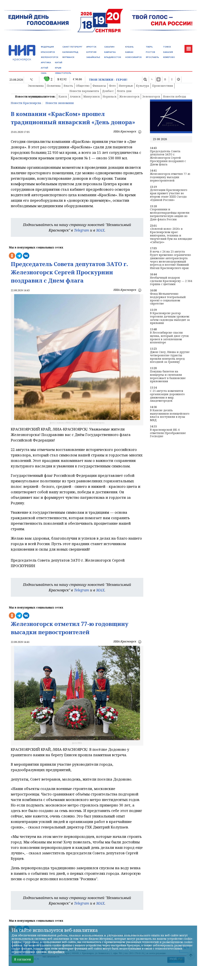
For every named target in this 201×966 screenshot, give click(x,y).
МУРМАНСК (68, 57)
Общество (83, 86)
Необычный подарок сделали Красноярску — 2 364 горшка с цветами (171, 281)
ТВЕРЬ (149, 47)
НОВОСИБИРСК (133, 57)
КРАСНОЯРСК (48, 52)
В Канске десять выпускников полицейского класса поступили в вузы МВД (169, 415)
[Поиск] (145, 79)
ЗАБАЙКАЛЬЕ (93, 57)
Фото (112, 86)
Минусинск (91, 96)
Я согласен (22, 959)
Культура (142, 86)
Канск (62, 96)
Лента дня (124, 91)
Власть (68, 86)
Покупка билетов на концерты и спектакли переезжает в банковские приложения (168, 376)
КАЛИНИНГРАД (70, 52)
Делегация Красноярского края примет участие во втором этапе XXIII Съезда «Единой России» (168, 195)
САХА (43, 73)
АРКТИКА (46, 62)
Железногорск (129, 96)
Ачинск (75, 96)
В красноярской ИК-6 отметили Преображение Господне (168, 433)
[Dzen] (158, 79)
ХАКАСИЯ (168, 52)
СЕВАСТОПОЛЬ (63, 73)
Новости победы (174, 96)
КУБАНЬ (129, 47)
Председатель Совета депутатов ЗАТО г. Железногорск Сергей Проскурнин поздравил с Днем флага (168, 158)
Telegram (81, 230)
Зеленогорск (151, 96)
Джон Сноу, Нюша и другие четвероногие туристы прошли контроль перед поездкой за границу (170, 357)
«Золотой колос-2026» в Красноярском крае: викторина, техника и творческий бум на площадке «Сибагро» (171, 235)
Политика (54, 86)
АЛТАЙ (44, 68)
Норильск (109, 96)
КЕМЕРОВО (169, 57)
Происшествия (162, 86)
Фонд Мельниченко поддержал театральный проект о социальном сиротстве (168, 298)
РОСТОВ (150, 52)
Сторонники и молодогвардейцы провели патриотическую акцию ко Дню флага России (169, 214)
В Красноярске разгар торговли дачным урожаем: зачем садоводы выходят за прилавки (170, 318)
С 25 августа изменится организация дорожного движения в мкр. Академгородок (167, 395)
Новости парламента (84, 91)
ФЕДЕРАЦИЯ (47, 47)
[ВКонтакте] (165, 79)
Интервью (126, 86)
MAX (100, 230)
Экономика (36, 86)
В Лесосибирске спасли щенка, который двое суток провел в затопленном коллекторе (169, 337)
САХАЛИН (109, 47)
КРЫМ (58, 68)
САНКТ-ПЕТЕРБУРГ (72, 47)
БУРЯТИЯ (91, 52)
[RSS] (152, 79)
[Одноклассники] (172, 79)
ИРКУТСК (91, 47)
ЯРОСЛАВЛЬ (152, 57)
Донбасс (108, 91)
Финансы (99, 86)
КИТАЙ (58, 62)
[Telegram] (178, 79)
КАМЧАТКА (110, 52)
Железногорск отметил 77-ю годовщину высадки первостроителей (170, 177)
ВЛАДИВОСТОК (112, 57)
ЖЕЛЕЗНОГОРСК (49, 57)
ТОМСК (167, 47)
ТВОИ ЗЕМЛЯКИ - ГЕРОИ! (108, 79)
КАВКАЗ (129, 52)
